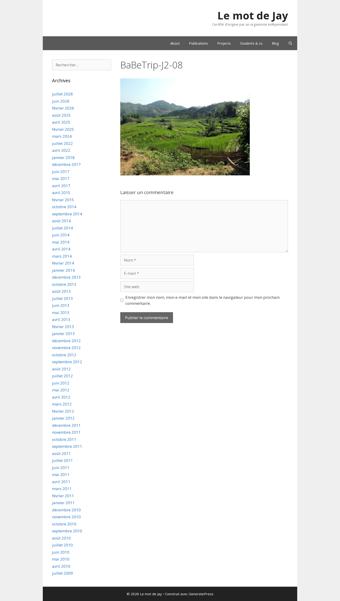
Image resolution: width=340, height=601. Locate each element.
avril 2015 (61, 192)
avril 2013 (61, 319)
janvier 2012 (63, 418)
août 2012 (61, 369)
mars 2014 (62, 256)
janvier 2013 (63, 333)
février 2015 (63, 199)
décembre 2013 (66, 277)
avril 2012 (61, 397)
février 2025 (63, 129)
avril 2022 (61, 150)
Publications (198, 43)
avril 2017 (61, 185)
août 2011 (61, 453)
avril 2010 (61, 566)
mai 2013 (60, 312)
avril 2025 (61, 122)
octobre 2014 (64, 206)
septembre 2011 (67, 446)
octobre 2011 (64, 439)
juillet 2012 (62, 375)
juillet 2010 (62, 545)
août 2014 (61, 220)
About (175, 43)
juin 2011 (60, 467)
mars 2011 (62, 488)
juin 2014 (60, 235)
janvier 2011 (63, 502)
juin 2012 (60, 383)
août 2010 (61, 538)
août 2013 (61, 291)
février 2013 (63, 326)
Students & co (251, 43)
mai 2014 (60, 242)
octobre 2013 (64, 284)
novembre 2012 (66, 347)
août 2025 (61, 115)
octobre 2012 (64, 354)
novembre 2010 (66, 516)
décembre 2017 (66, 164)
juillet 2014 (62, 228)
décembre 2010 (66, 510)
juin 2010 (60, 552)
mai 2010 (60, 559)
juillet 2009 (62, 573)
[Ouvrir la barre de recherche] (290, 43)
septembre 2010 (67, 531)
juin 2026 (60, 101)
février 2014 (63, 263)
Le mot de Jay (252, 15)
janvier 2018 (63, 157)
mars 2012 (62, 404)
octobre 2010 (64, 524)
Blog (275, 43)
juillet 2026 (62, 94)
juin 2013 (60, 305)
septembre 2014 (67, 214)
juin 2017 (60, 171)
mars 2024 (62, 136)
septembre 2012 (67, 361)
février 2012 (63, 411)
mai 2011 (60, 474)
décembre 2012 (66, 340)
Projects (224, 43)
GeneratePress (201, 594)
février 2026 (63, 108)
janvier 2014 (63, 270)
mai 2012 (60, 390)
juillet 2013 (62, 298)
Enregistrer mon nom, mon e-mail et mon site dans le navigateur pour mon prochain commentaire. (202, 300)
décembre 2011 (66, 425)
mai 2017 (60, 178)
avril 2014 (61, 249)
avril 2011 (61, 481)
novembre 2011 (66, 432)
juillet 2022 (62, 143)
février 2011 (63, 495)
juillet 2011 (62, 460)
